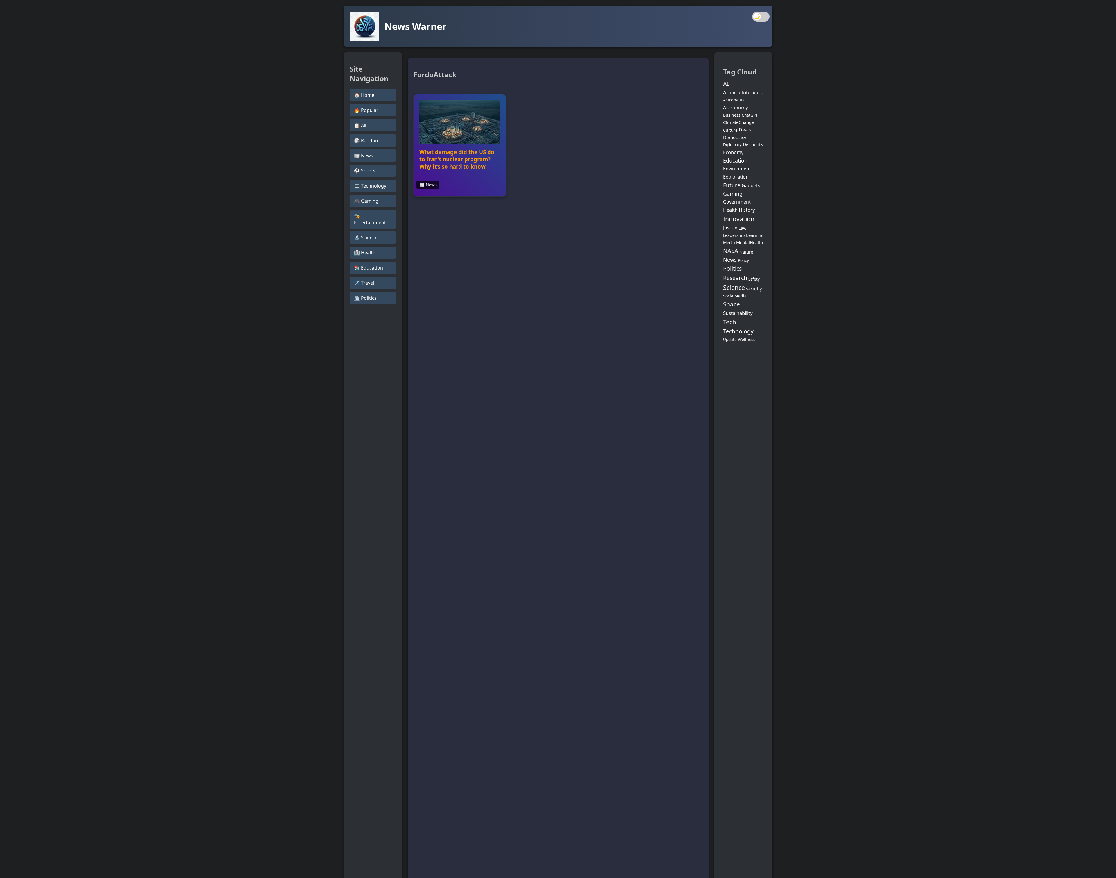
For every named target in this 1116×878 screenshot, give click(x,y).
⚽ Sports (364, 170)
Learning (755, 235)
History (747, 209)
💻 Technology (370, 186)
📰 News (363, 155)
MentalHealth (749, 242)
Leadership (734, 235)
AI (726, 83)
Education (735, 160)
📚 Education (368, 268)
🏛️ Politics (365, 298)
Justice (730, 227)
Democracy (734, 137)
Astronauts (734, 100)
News (730, 259)
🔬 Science (366, 237)
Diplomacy (732, 144)
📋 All (360, 125)
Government (737, 202)
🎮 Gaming (366, 201)
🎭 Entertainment (370, 219)
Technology (738, 331)
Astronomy (735, 107)
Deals (745, 129)
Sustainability (738, 313)
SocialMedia (735, 296)
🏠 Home (364, 95)
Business (732, 115)
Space (731, 304)
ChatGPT (750, 115)
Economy (733, 152)
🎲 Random (367, 140)
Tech (729, 322)
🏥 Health (364, 252)
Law (742, 228)
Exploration (736, 176)
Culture (730, 130)
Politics (732, 268)
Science (734, 287)
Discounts (753, 144)
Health (730, 209)
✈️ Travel (364, 283)
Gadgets (751, 185)
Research (735, 278)
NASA (730, 251)
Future (732, 185)
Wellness (746, 339)
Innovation (738, 219)
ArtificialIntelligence (743, 92)
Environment (737, 168)
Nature (746, 252)
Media (729, 242)
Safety (754, 279)
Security (754, 289)
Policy (743, 260)
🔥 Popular (366, 110)
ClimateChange (738, 122)
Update (730, 339)
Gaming (733, 193)
